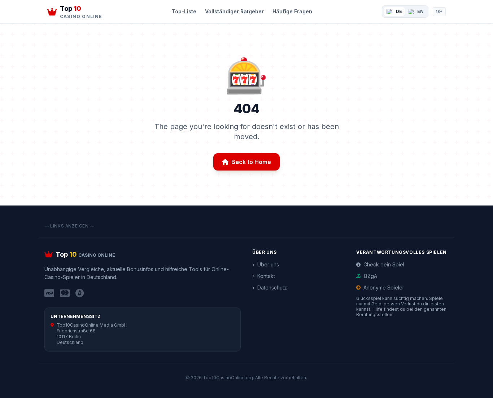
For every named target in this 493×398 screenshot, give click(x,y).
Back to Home (251, 161)
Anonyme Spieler (383, 287)
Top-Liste (184, 11)
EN (420, 11)
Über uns (268, 264)
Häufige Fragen (292, 11)
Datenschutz (272, 287)
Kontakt (266, 276)
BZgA (370, 276)
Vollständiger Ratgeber (234, 11)
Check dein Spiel (383, 264)
